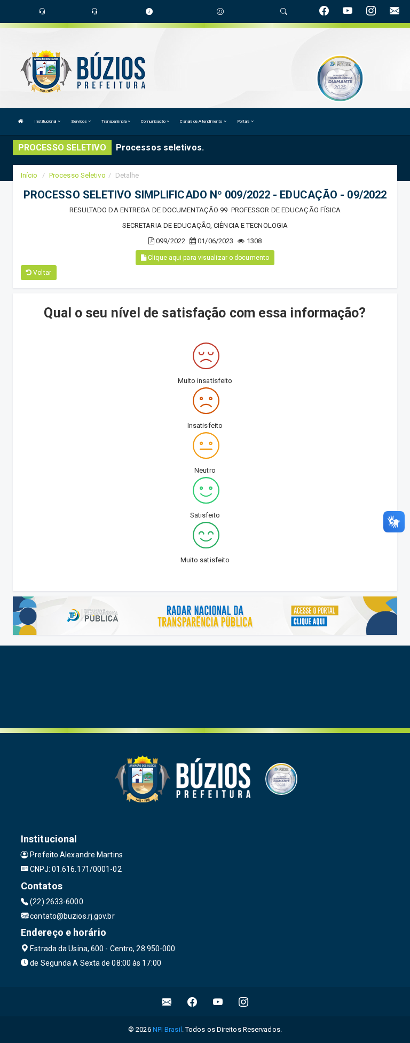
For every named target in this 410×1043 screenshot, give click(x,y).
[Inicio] (21, 121)
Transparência (114, 121)
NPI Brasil (167, 1029)
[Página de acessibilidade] (220, 11)
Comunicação (154, 121)
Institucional (45, 121)
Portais (244, 121)
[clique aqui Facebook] (192, 1001)
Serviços (79, 121)
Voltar (41, 272)
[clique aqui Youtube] (218, 1001)
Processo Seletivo (77, 175)
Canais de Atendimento (201, 121)
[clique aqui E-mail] (166, 1001)
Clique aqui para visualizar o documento (207, 257)
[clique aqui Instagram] (243, 1001)
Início (29, 175)
